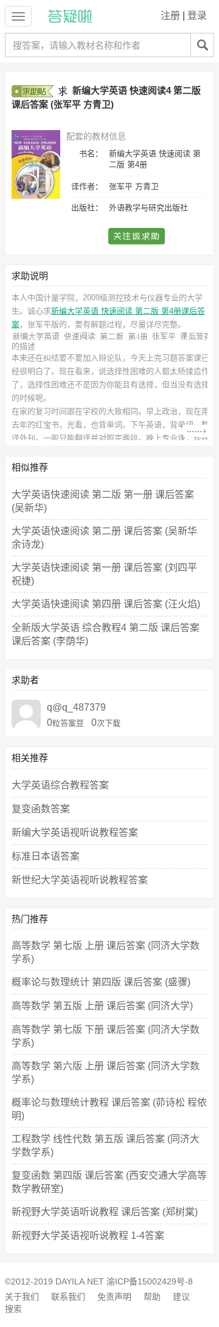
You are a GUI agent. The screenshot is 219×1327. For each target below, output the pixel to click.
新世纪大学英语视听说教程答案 (80, 880)
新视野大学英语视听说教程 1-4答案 (88, 1235)
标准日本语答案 (46, 856)
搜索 (13, 1309)
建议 (181, 1296)
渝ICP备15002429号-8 (149, 1281)
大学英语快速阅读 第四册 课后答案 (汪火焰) (106, 604)
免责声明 (114, 1296)
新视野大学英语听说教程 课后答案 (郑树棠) (105, 1212)
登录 (197, 15)
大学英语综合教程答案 (60, 785)
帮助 (152, 1296)
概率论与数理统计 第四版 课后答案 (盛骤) (101, 982)
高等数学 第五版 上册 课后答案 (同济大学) (102, 1006)
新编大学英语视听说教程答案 (75, 832)
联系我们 (68, 1296)
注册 (170, 15)
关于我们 (22, 1296)
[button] (137, 236)
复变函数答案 (41, 809)
